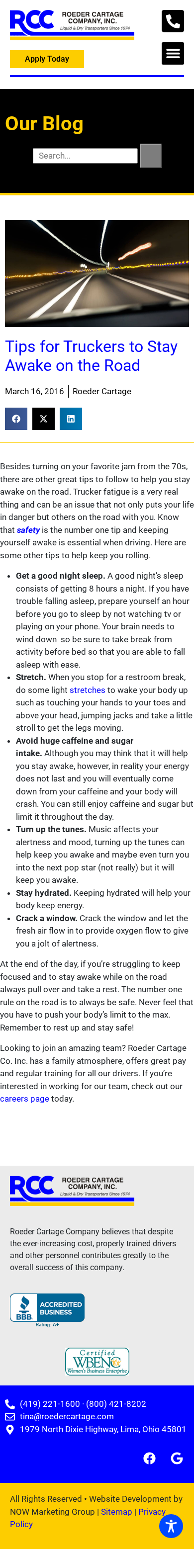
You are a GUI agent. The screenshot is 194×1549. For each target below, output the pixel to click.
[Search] (151, 156)
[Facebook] (149, 1458)
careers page (24, 1099)
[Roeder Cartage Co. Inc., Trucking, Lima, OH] (47, 1310)
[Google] (176, 1458)
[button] (173, 53)
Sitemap (116, 1512)
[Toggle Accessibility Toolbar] (171, 1526)
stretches (87, 690)
